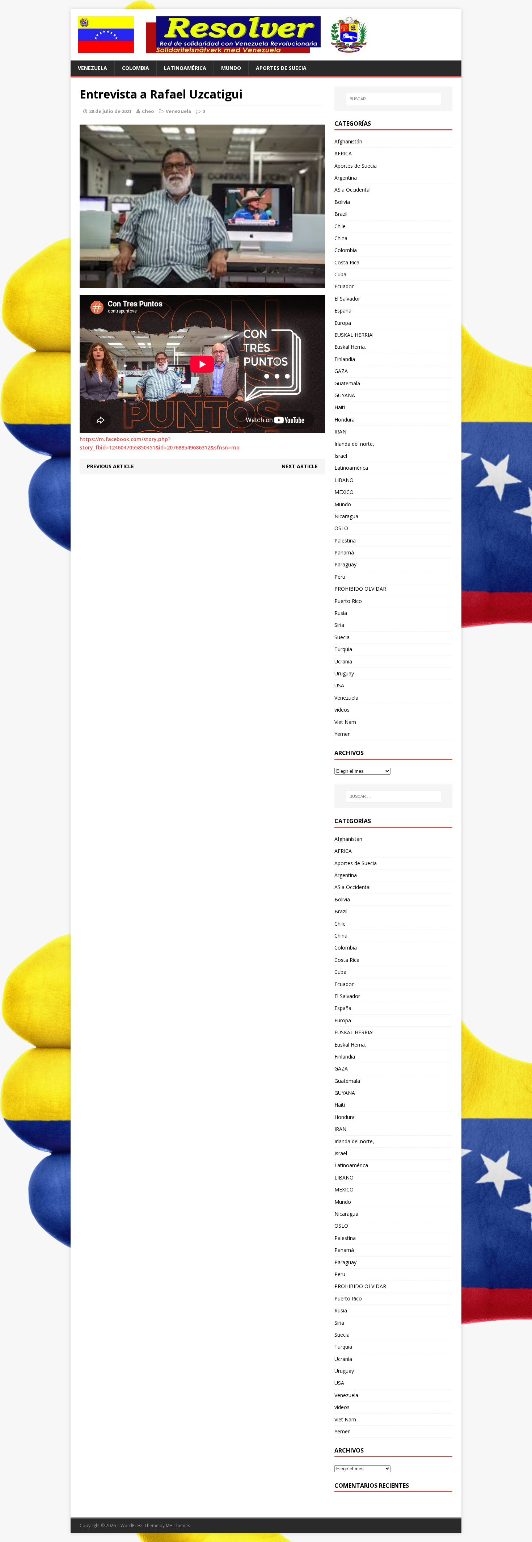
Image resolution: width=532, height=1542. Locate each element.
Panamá (344, 552)
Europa (342, 322)
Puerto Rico (348, 601)
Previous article (110, 466)
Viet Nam (345, 721)
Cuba (340, 274)
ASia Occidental (352, 189)
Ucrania (343, 661)
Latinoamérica (185, 67)
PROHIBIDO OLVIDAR (360, 588)
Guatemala (347, 383)
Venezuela (92, 67)
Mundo (231, 67)
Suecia (342, 637)
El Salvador (347, 298)
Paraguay (345, 564)
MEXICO (344, 492)
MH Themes (178, 1525)
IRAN (340, 431)
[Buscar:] (393, 99)
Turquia (343, 649)
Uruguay (344, 673)
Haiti (339, 407)
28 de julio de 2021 (110, 111)
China (340, 238)
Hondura (344, 419)
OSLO (341, 528)
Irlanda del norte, (354, 443)
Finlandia (344, 359)
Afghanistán (348, 141)
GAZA (341, 371)
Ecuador (344, 286)
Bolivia (342, 201)
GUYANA (344, 395)
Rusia (340, 612)
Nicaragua (346, 516)
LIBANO (344, 480)
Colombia (135, 67)
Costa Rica (346, 262)
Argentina (345, 177)
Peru (339, 576)
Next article (300, 466)
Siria (339, 624)
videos (342, 709)
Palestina (345, 540)
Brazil (340, 213)
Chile (340, 226)
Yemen (342, 733)
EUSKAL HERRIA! (353, 334)
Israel (340, 455)
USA (339, 685)
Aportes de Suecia (281, 67)
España (342, 310)
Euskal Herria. (350, 346)
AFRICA (343, 153)
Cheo (148, 111)
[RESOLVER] (266, 34)
